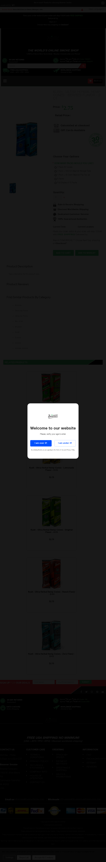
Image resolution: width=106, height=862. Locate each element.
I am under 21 (65, 443)
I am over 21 (41, 443)
